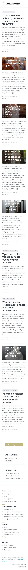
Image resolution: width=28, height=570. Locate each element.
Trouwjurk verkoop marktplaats (13, 512)
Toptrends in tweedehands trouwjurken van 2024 (14, 62)
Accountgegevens (9, 499)
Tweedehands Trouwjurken (11, 532)
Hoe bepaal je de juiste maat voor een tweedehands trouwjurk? (13, 204)
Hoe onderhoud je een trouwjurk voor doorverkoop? (14, 110)
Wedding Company (9, 545)
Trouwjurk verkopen (12, 476)
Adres (5, 496)
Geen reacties (13, 49)
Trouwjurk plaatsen (14, 445)
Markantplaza (7, 550)
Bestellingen (7, 494)
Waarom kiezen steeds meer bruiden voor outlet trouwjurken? (14, 306)
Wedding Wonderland (10, 547)
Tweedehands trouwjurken (10, 250)
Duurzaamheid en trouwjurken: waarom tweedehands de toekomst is (13, 154)
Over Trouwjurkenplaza (10, 529)
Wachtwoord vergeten (10, 501)
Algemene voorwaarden (19, 564)
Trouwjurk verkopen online (11, 519)
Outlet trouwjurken (8, 12)
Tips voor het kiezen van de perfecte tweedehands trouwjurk (13, 258)
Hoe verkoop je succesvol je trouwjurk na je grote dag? (13, 351)
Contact (6, 527)
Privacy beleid (22, 567)
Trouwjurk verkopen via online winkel (14, 514)
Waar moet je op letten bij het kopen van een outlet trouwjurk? (13, 20)
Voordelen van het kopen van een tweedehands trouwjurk (12, 398)
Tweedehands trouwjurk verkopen (13, 516)
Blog (5, 537)
